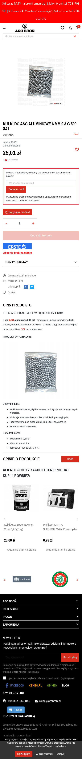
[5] (56, 134)
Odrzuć (60, 754)
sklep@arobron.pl (50, 701)
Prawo (7, 617)
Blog (65, 685)
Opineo (52, 685)
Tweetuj (32, 287)
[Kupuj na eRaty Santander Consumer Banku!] (17, 246)
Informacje (11, 609)
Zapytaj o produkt (17, 212)
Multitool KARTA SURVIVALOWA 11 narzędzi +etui (60, 529)
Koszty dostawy (16, 262)
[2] (48, 134)
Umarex (8, 134)
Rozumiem (23, 754)
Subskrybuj (70, 657)
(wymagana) (40, 678)
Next (77, 579)
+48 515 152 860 (18, 700)
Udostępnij (26, 287)
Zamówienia (11, 624)
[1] (45, 134)
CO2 (23, 329)
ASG (11, 320)
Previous (5, 579)
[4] (53, 134)
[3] (51, 134)
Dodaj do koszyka (41, 235)
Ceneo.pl (35, 685)
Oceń (76, 134)
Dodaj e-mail (16, 189)
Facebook (17, 685)
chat (16, 710)
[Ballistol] (40, 579)
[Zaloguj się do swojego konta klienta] (70, 28)
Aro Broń (9, 601)
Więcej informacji (45, 754)
